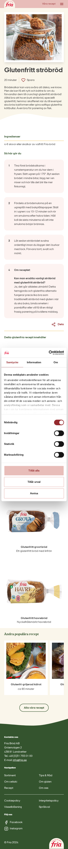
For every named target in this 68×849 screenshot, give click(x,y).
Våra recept (48, 4)
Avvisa (34, 493)
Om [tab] (56, 362)
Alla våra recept (34, 708)
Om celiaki (10, 781)
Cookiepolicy (12, 800)
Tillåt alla (33, 470)
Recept (8, 788)
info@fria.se (20, 760)
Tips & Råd (45, 775)
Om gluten (45, 781)
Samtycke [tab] (12, 362)
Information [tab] (34, 362)
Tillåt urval (34, 481)
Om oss (43, 788)
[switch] (59, 433)
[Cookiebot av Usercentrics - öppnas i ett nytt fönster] (49, 352)
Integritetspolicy (49, 800)
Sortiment (10, 775)
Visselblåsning (13, 807)
